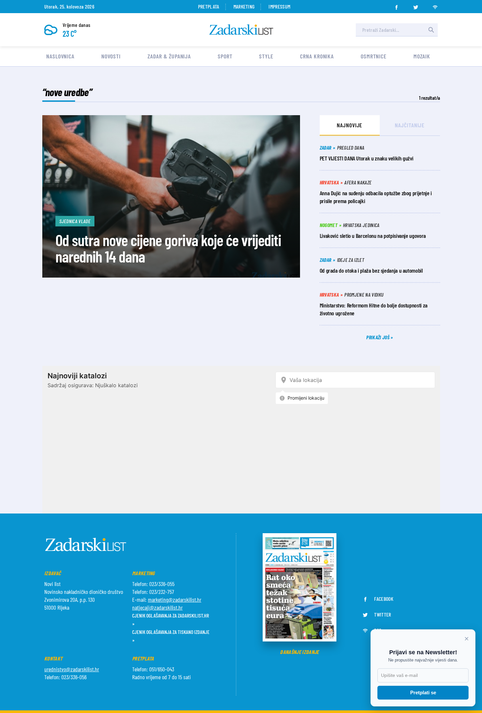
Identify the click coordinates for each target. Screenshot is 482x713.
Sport (225, 56)
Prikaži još (378, 337)
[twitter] (415, 5)
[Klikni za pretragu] (431, 29)
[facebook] (396, 5)
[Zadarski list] (241, 30)
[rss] (435, 5)
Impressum (279, 6)
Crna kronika (317, 56)
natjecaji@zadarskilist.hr (157, 607)
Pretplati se (423, 692)
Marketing (244, 6)
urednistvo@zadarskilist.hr (71, 669)
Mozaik (421, 56)
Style (266, 56)
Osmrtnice (374, 56)
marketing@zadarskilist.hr (174, 599)
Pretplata (208, 6)
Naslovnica (60, 56)
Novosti (111, 56)
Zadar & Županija (169, 56)
